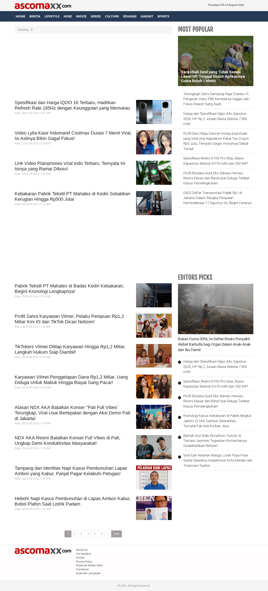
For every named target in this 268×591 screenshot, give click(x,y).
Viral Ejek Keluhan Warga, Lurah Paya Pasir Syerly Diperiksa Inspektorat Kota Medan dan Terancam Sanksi (218, 460)
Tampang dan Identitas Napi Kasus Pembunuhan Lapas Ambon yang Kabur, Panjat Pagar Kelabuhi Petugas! (71, 471)
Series (96, 16)
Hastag (23, 30)
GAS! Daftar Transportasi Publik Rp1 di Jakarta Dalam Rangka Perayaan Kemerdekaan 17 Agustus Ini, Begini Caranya (217, 198)
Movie (81, 16)
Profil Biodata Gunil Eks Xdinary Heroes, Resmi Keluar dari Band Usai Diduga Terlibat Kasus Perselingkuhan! (216, 178)
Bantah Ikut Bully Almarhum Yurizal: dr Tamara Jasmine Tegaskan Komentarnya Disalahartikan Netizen (215, 440)
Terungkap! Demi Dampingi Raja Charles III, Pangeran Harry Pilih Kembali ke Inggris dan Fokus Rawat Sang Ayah (216, 99)
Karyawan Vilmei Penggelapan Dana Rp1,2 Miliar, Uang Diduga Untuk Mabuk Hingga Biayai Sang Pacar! (71, 379)
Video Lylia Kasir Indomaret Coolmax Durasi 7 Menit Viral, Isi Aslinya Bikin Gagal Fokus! (73, 135)
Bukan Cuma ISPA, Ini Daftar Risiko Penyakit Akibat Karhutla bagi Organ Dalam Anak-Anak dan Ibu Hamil (214, 344)
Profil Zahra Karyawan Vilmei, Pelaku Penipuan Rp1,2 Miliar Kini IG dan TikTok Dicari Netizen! (69, 319)
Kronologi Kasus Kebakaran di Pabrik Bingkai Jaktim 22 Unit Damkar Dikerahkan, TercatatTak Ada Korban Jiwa (217, 421)
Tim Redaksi (83, 553)
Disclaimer (82, 569)
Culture (112, 16)
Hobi (68, 16)
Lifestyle (51, 16)
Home (20, 16)
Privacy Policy (84, 561)
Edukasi (130, 16)
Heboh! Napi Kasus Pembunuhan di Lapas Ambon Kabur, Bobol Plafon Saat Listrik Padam (73, 501)
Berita (34, 16)
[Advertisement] (93, 67)
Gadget (147, 16)
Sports (163, 16)
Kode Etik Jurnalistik (88, 573)
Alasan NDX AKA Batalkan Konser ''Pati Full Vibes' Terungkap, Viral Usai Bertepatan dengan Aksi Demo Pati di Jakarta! (72, 413)
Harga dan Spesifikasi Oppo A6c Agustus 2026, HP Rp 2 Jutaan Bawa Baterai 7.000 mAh (215, 118)
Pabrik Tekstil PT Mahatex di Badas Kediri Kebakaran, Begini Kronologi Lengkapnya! (69, 288)
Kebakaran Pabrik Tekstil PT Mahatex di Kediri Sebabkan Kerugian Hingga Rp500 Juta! (72, 196)
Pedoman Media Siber (89, 565)
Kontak (80, 557)
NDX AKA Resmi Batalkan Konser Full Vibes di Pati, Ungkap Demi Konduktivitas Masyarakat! (67, 440)
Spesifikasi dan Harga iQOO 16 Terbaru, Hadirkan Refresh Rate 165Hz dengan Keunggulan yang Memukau (72, 105)
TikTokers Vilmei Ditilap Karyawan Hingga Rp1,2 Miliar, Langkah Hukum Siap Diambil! (70, 349)
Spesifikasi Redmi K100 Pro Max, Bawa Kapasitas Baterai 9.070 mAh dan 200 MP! (215, 160)
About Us (82, 549)
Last (116, 533)
